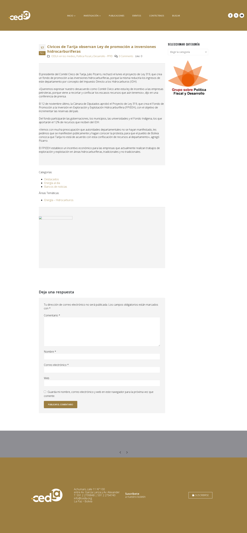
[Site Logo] (19, 15)
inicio (70, 15)
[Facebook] (230, 15)
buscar (176, 15)
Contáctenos (156, 15)
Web (46, 378)
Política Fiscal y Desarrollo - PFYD (94, 56)
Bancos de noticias (55, 186)
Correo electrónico (56, 365)
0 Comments (126, 56)
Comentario (52, 315)
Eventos (136, 15)
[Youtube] (241, 15)
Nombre (50, 351)
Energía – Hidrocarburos (58, 200)
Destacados (51, 179)
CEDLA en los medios (63, 56)
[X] (236, 15)
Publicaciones (116, 15)
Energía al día (52, 183)
